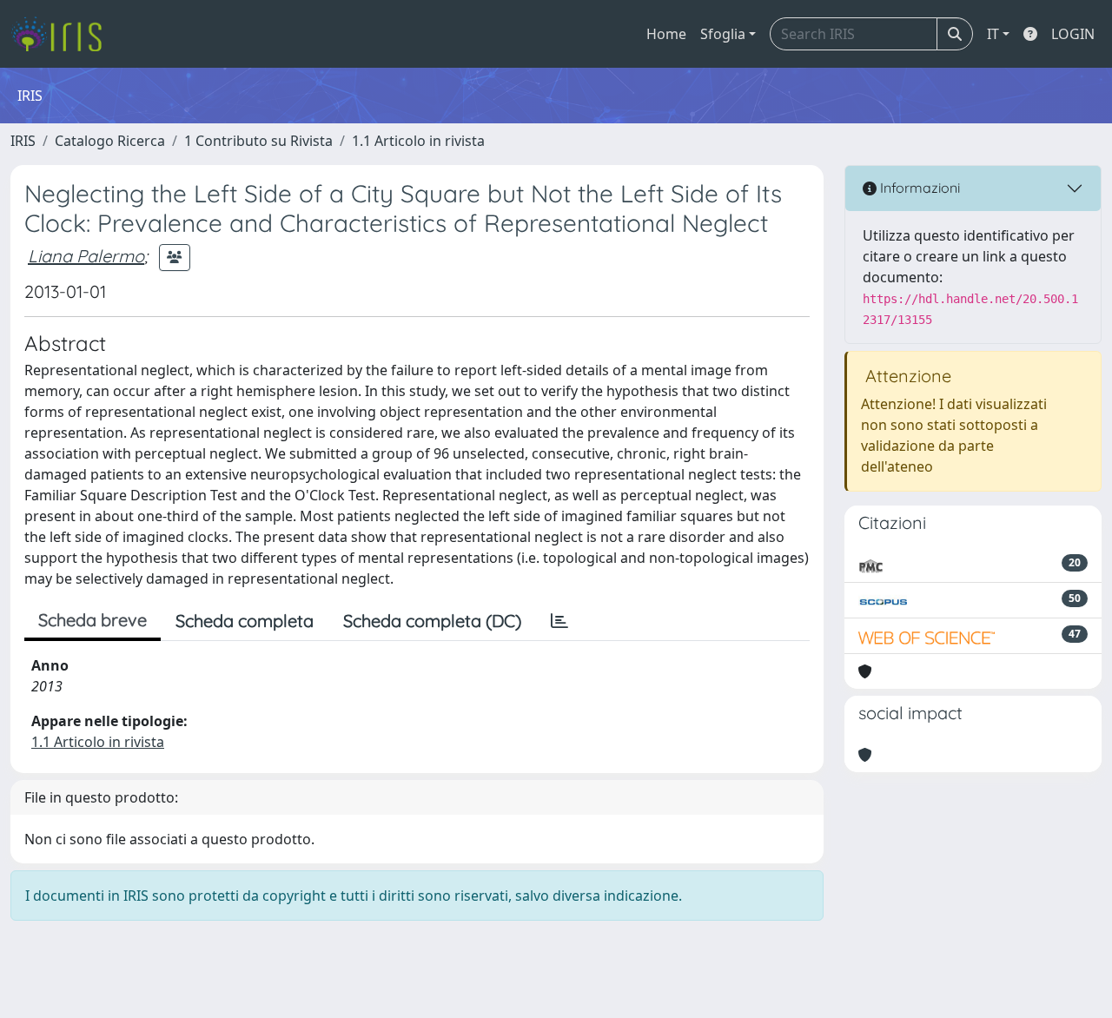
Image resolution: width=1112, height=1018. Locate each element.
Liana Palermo (86, 256)
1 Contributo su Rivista (258, 140)
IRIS (23, 140)
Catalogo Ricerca (110, 140)
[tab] (559, 621)
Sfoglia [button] (722, 33)
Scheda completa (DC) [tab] (432, 620)
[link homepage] (63, 34)
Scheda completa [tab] (244, 620)
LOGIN (1073, 33)
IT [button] (993, 33)
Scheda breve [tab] (92, 620)
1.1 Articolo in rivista (418, 140)
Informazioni (918, 187)
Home (666, 33)
